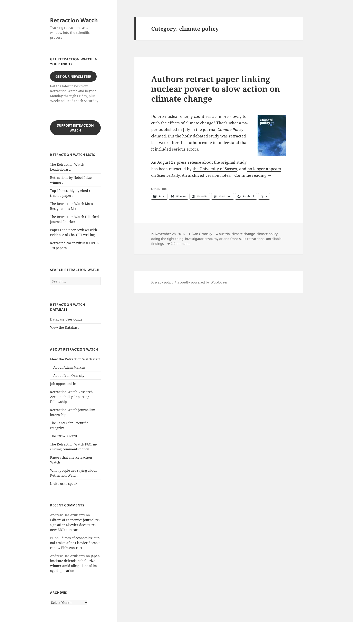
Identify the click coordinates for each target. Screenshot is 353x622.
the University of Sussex (215, 168)
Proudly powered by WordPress (203, 282)
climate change (243, 234)
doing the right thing (167, 238)
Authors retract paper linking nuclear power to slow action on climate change (215, 88)
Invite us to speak (63, 483)
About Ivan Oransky (68, 375)
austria (224, 234)
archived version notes (209, 175)
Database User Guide (66, 319)
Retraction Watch (74, 20)
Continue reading (253, 175)
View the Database (64, 327)
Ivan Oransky (202, 234)
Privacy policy (162, 282)
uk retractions (253, 238)
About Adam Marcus (69, 367)
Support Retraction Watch (75, 128)
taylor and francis (227, 238)
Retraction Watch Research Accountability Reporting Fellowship (71, 397)
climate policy (267, 234)
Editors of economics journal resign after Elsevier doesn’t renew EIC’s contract (75, 525)
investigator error (198, 238)
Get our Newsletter (73, 76)
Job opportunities (63, 383)
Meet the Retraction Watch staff (75, 359)
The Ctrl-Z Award (63, 436)
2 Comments (180, 243)
